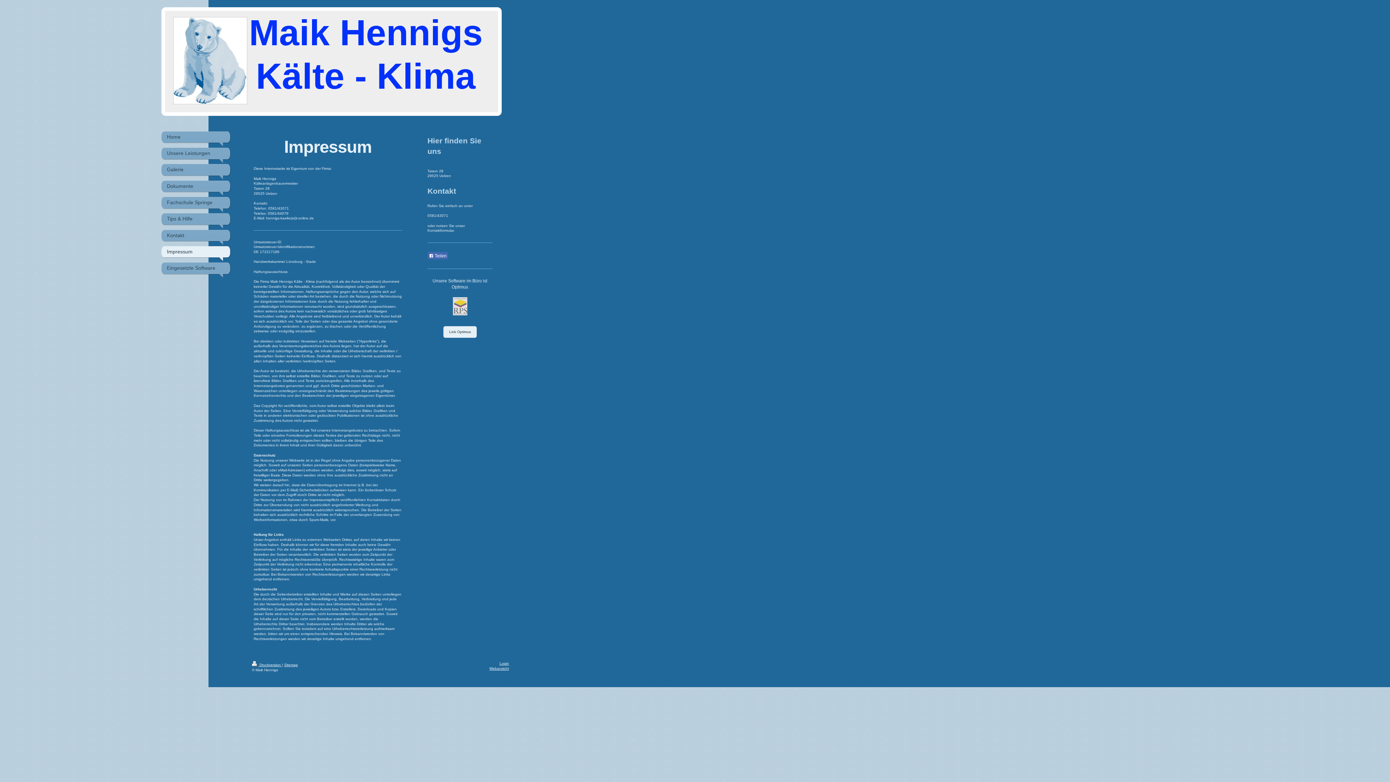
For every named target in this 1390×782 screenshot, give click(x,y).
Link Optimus (460, 332)
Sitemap (291, 665)
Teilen (440, 255)
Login (504, 663)
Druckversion (270, 665)
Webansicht (499, 668)
